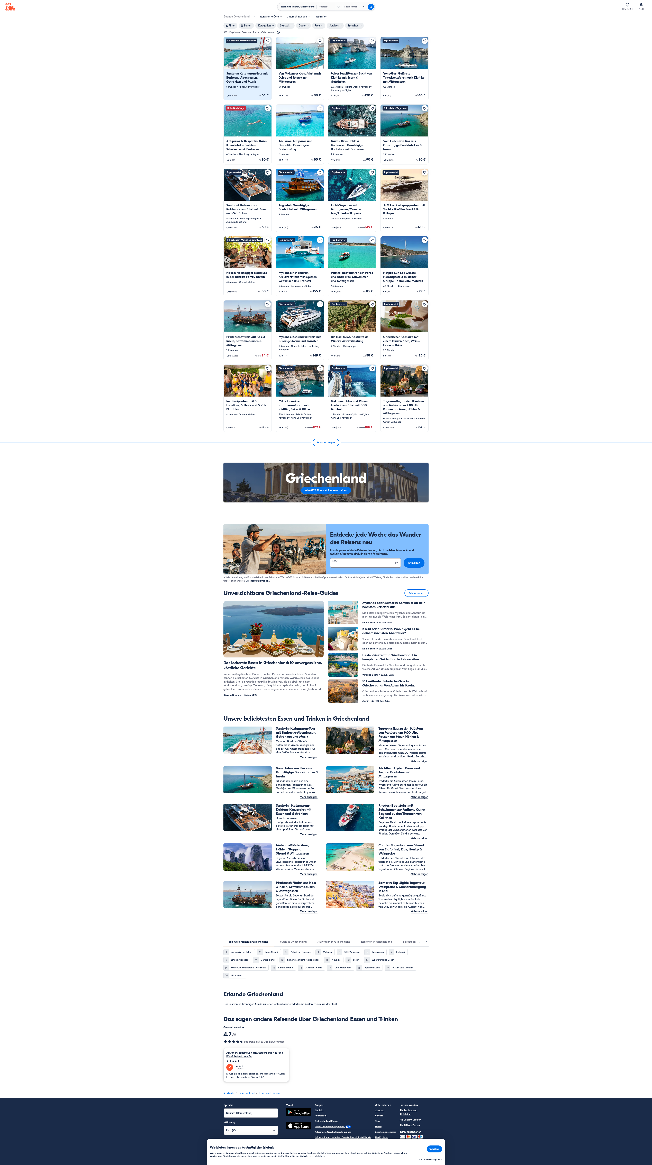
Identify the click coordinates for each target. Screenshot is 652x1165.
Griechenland (275, 1004)
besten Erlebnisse (315, 1004)
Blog (377, 1121)
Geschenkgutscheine (385, 1132)
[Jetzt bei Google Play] (298, 1112)
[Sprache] (627, 4)
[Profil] (641, 4)
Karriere (379, 1115)
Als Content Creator (410, 1119)
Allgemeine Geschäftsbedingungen (333, 1132)
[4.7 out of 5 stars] (233, 1042)
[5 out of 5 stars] (256, 1061)
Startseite (228, 1093)
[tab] (248, 941)
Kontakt (319, 1110)
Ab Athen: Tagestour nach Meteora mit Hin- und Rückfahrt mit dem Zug (254, 1054)
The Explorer (381, 1137)
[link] (247, 68)
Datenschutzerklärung (326, 1121)
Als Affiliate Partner (410, 1125)
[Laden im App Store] (298, 1126)
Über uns (379, 1110)
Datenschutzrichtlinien (257, 580)
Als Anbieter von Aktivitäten (408, 1112)
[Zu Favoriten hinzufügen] (268, 41)
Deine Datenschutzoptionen (330, 1126)
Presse (378, 1126)
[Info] (278, 32)
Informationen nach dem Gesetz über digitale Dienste (343, 1137)
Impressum (321, 1115)
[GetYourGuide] (10, 6)
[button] (247, 68)
